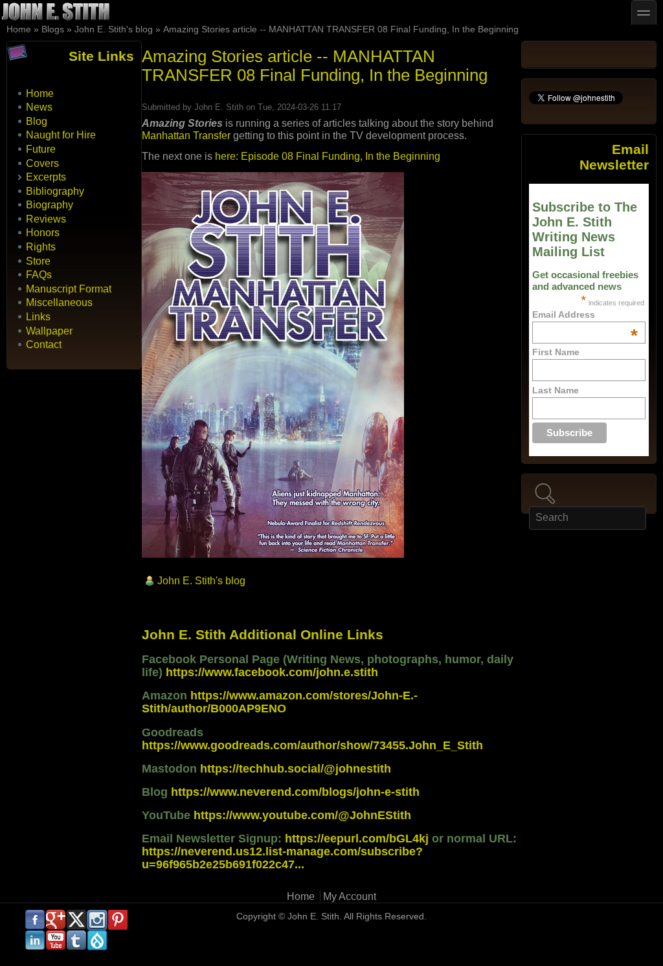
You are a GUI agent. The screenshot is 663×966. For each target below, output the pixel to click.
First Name (555, 352)
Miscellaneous (59, 302)
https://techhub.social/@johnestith (295, 768)
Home (18, 29)
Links (38, 316)
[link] (186, 135)
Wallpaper (49, 330)
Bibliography (55, 191)
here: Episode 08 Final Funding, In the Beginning (327, 156)
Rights (41, 246)
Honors (43, 232)
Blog (36, 121)
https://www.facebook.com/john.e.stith (272, 672)
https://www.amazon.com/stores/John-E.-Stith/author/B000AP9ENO (280, 702)
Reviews (46, 219)
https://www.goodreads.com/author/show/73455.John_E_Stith (312, 745)
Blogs (52, 29)
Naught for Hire (61, 134)
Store (38, 261)
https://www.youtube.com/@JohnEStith (302, 815)
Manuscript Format (68, 288)
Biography (49, 204)
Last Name (555, 390)
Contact (44, 344)
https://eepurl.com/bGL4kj (357, 838)
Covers (42, 163)
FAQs (39, 274)
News (39, 107)
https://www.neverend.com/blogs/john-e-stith (295, 791)
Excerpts (46, 176)
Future (41, 149)
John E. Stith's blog (113, 29)
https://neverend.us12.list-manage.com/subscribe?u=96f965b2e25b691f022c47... (282, 858)
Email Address (584, 314)
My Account (349, 896)
